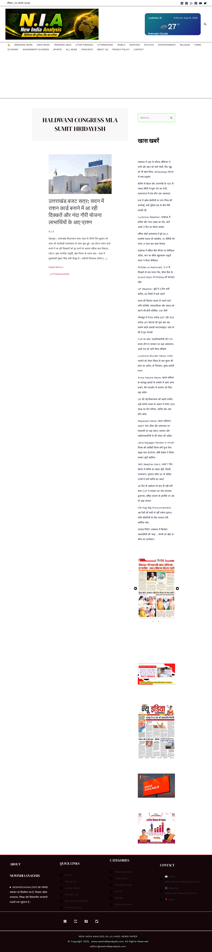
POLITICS (149, 45)
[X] (96, 921)
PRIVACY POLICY (120, 49)
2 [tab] (148, 616)
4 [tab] (159, 616)
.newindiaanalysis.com (110, 941)
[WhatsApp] (191, 3)
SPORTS (57, 49)
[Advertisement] (104, 75)
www (94, 941)
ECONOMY (13, 49)
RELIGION (185, 45)
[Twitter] (205, 3)
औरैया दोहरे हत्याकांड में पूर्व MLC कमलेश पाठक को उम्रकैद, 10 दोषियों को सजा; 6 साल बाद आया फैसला (156, 238)
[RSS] (181, 3)
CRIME (197, 45)
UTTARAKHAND (105, 45)
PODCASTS (87, 49)
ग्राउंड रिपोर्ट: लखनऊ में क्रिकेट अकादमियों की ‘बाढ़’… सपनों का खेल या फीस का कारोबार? (156, 534)
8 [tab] (159, 621)
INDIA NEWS (43, 45)
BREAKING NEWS (23, 45)
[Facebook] (195, 3)
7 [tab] (153, 621)
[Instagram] (186, 3)
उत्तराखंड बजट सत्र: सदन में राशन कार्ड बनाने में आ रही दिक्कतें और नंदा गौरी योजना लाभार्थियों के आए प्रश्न (76, 211)
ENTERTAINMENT (167, 45)
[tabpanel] (156, 588)
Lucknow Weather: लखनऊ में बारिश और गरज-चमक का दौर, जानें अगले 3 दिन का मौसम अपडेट (154, 222)
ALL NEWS (71, 49)
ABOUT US (102, 49)
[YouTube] (200, 3)
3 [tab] (153, 616)
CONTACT (139, 49)
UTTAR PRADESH (84, 45)
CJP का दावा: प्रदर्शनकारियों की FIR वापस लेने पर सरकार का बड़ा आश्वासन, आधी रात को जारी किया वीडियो (156, 344)
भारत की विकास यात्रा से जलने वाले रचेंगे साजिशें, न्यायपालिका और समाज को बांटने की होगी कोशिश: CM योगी (156, 305)
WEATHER (134, 45)
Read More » (56, 267)
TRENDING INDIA (62, 45)
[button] (205, 24)
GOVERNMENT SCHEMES (36, 49)
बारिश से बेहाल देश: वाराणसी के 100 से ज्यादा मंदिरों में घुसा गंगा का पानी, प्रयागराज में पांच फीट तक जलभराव (156, 188)
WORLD (121, 45)
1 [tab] (142, 616)
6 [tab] (170, 616)
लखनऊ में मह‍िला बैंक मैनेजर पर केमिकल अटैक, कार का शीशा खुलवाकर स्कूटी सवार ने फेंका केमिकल (156, 255)
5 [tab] (164, 616)
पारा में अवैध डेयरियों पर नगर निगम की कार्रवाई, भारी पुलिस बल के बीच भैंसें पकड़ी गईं (155, 205)
